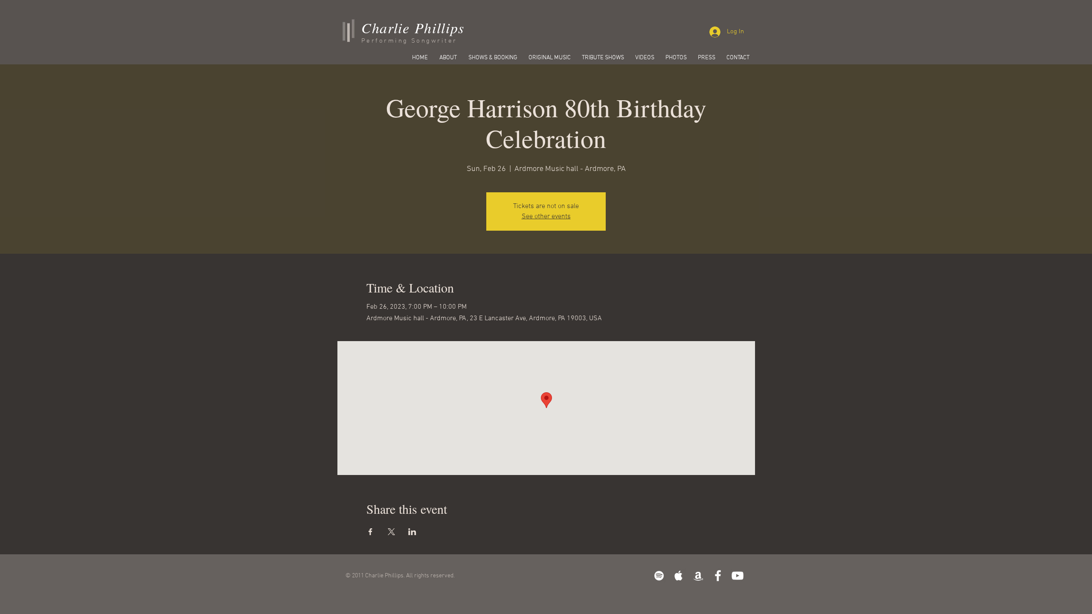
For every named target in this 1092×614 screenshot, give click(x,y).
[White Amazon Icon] (698, 575)
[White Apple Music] (678, 575)
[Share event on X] (391, 531)
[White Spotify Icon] (659, 575)
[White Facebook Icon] (718, 575)
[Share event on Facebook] (370, 531)
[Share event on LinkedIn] (412, 531)
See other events (546, 216)
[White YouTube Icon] (737, 575)
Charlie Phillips (413, 27)
